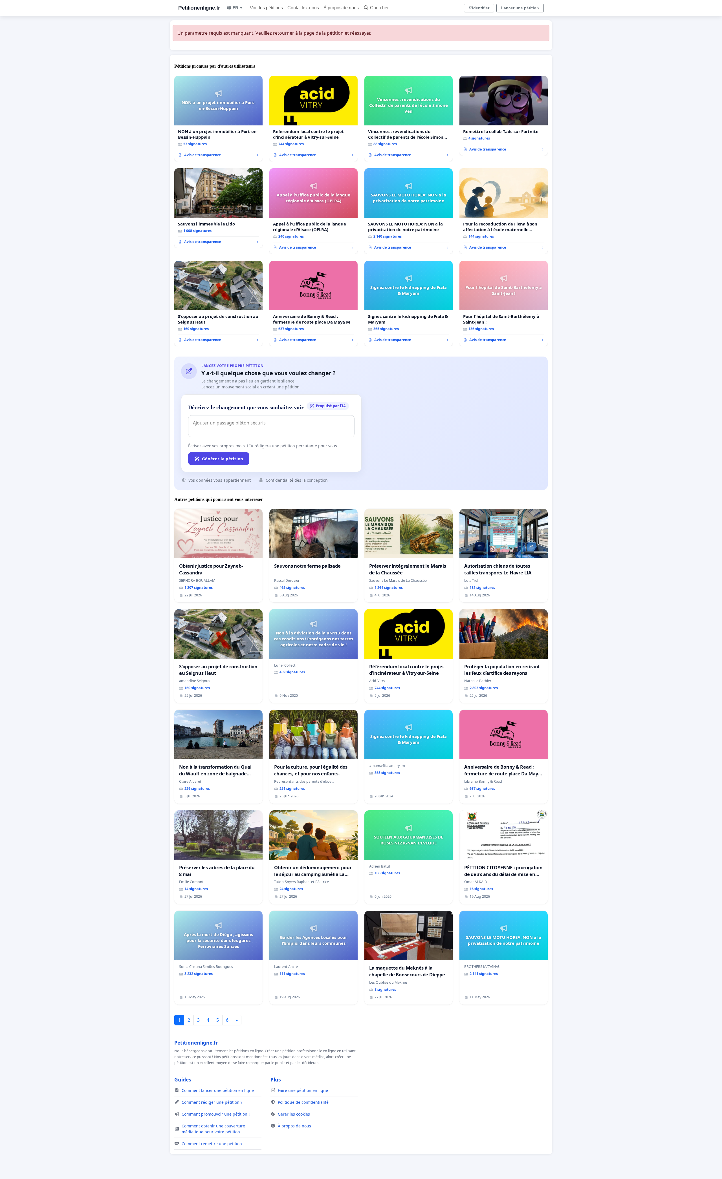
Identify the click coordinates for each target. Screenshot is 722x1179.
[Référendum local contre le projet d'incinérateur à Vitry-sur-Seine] (313, 119)
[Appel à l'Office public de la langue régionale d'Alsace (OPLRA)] (313, 211)
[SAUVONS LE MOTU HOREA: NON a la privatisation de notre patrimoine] (408, 211)
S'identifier (479, 8)
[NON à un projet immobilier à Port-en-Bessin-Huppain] (218, 119)
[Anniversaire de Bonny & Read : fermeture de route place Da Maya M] (313, 303)
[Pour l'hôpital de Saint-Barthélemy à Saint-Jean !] (503, 303)
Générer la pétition (222, 458)
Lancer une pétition (520, 8)
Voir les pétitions (266, 7)
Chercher (379, 7)
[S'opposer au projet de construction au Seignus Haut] (218, 303)
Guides (182, 1079)
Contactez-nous (303, 7)
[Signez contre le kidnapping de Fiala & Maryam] (408, 303)
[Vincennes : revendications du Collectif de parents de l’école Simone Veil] (408, 119)
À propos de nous (341, 7)
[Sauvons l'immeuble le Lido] (218, 208)
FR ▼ (238, 7)
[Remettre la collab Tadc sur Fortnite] (503, 116)
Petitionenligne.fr (199, 8)
